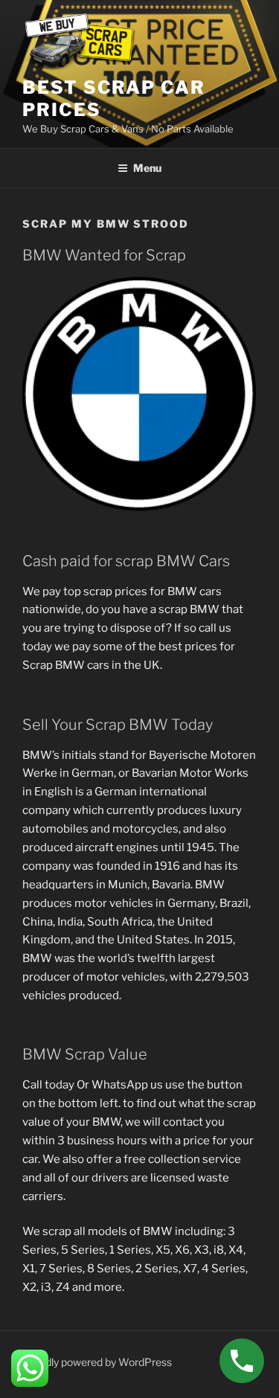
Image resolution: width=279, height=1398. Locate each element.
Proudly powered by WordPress (97, 1362)
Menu (147, 167)
